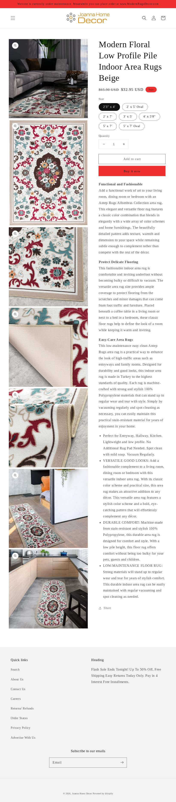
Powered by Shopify (103, 793)
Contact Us (18, 689)
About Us (17, 679)
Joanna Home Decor (82, 793)
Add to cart (132, 159)
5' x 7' (107, 126)
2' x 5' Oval (135, 106)
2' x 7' (107, 116)
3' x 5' (127, 116)
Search (15, 669)
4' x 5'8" (149, 116)
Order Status (19, 718)
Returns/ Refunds (22, 708)
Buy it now (132, 171)
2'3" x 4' (109, 106)
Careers (16, 698)
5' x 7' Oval (131, 126)
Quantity (104, 135)
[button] (13, 18)
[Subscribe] (122, 762)
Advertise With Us (23, 737)
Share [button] (107, 608)
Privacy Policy (20, 727)
